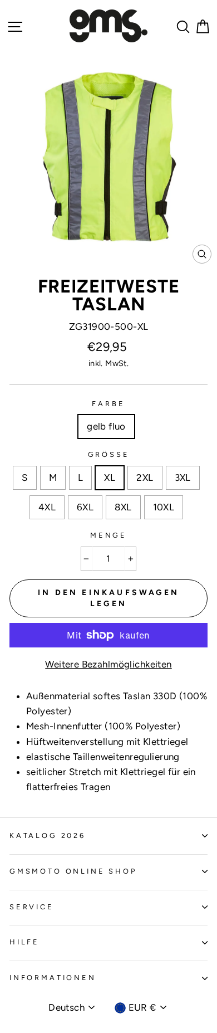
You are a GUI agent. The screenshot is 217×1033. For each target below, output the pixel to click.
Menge (108, 535)
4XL (47, 507)
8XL (123, 507)
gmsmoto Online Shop (73, 871)
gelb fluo (106, 426)
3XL (183, 477)
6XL (85, 507)
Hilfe (24, 942)
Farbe (108, 403)
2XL (144, 477)
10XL (164, 507)
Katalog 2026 (47, 835)
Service (31, 907)
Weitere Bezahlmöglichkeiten (108, 664)
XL (109, 477)
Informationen (52, 977)
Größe (109, 454)
